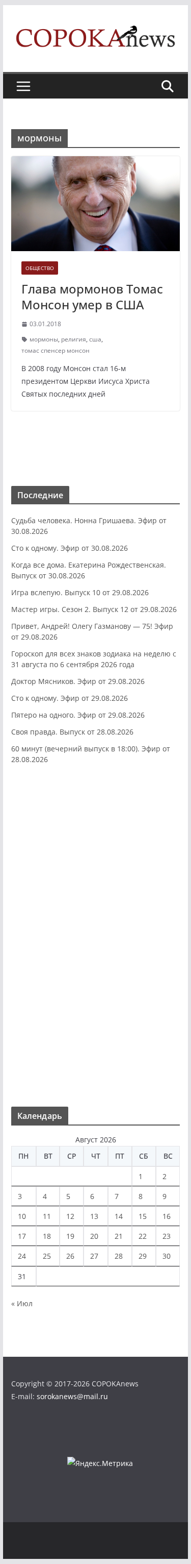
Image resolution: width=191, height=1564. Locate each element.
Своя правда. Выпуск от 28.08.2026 (72, 732)
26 (70, 1256)
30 (166, 1256)
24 (22, 1256)
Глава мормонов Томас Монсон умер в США (92, 296)
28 (119, 1256)
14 (119, 1216)
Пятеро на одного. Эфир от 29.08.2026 (78, 715)
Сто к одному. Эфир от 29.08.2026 (69, 698)
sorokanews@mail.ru (72, 1396)
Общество (39, 268)
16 (166, 1216)
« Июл (22, 1303)
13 (94, 1216)
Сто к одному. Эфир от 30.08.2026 (69, 548)
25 (47, 1256)
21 (119, 1236)
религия (73, 339)
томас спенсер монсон (55, 350)
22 (143, 1236)
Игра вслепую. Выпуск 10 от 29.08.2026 (80, 592)
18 (47, 1236)
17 (22, 1236)
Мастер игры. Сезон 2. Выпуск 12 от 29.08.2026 (94, 609)
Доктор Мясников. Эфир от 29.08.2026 (78, 681)
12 (70, 1216)
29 (143, 1256)
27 (94, 1256)
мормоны (44, 339)
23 (166, 1236)
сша (95, 339)
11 (47, 1216)
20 (94, 1236)
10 (22, 1216)
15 (143, 1216)
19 (70, 1236)
